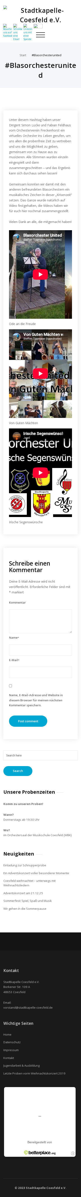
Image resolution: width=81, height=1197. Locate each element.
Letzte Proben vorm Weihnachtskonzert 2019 (34, 1073)
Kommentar (17, 602)
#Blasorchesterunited (46, 55)
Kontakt (8, 1058)
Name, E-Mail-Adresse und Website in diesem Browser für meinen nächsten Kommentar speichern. (36, 700)
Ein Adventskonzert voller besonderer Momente (36, 873)
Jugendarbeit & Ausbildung (21, 1065)
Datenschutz (12, 1042)
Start (23, 55)
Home (7, 1034)
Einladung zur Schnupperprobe (24, 865)
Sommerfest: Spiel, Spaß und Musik (27, 901)
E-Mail (14, 660)
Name (14, 637)
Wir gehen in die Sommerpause (24, 909)
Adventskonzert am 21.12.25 (23, 893)
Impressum (11, 1050)
